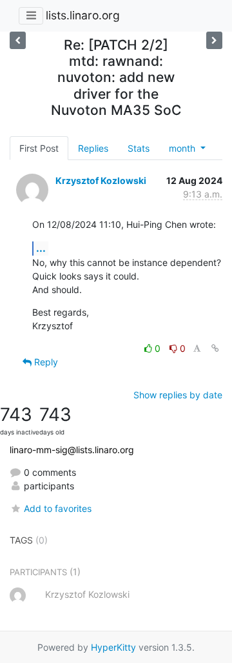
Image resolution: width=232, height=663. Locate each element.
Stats (139, 148)
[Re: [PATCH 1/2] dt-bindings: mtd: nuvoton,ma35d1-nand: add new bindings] (214, 40)
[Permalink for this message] (215, 348)
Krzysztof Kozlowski (100, 180)
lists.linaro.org (83, 15)
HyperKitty (113, 647)
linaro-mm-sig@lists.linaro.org (72, 449)
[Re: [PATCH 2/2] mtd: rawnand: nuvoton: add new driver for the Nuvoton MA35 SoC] (18, 40)
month (183, 148)
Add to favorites (58, 508)
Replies (93, 148)
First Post (39, 148)
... (41, 247)
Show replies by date (177, 394)
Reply (45, 361)
